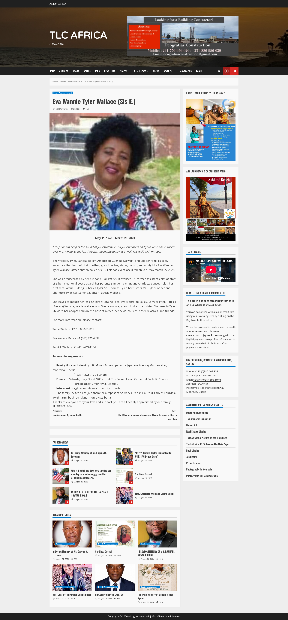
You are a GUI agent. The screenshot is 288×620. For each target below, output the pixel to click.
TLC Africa (78, 36)
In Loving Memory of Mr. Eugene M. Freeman (60, 458)
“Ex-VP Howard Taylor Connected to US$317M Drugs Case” (124, 458)
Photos (123, 72)
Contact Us (186, 72)
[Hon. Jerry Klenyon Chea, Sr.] (115, 578)
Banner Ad (191, 427)
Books (76, 72)
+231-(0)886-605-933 (206, 373)
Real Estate (140, 72)
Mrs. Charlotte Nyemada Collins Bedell (124, 497)
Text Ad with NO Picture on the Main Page (207, 446)
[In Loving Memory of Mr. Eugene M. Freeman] (72, 535)
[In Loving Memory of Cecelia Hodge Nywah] (157, 578)
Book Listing (192, 452)
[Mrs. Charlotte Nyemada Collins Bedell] (72, 578)
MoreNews (158, 618)
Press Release (193, 464)
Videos (156, 72)
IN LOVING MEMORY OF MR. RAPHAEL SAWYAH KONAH (60, 497)
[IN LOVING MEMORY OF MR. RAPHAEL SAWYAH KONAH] (157, 535)
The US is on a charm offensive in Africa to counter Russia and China (147, 416)
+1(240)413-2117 (208, 377)
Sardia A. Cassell (124, 477)
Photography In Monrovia (199, 471)
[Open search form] (219, 72)
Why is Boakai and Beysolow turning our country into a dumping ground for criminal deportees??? (60, 477)
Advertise (169, 72)
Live (234, 72)
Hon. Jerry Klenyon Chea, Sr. (109, 596)
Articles (63, 72)
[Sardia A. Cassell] (115, 535)
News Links (109, 72)
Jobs (97, 72)
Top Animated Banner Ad (198, 420)
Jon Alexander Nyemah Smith (66, 414)
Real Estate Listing (196, 433)
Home (52, 72)
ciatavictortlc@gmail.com (207, 381)
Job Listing (191, 458)
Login (199, 72)
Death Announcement (62, 94)
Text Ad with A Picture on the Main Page (206, 439)
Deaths (87, 72)
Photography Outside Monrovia (202, 477)
